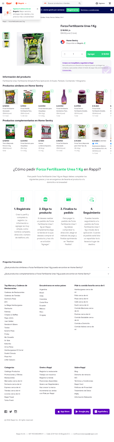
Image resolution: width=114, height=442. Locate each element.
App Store (65, 411)
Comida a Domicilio (82, 323)
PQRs (76, 394)
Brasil (42, 293)
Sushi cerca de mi (81, 305)
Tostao (7, 328)
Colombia (43, 299)
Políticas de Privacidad (83, 387)
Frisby (6, 334)
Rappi (4, 21)
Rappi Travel (9, 397)
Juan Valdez (8, 321)
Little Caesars (9, 360)
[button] (21, 3)
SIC (75, 378)
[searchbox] (62, 3)
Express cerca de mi (12, 387)
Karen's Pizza (9, 331)
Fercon (52, 17)
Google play (84, 411)
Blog (76, 371)
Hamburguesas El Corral (13, 350)
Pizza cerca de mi (81, 299)
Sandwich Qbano (11, 324)
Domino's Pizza (10, 299)
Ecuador (43, 306)
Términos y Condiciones (83, 381)
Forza (47, 17)
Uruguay (43, 315)
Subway (7, 312)
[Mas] (82, 54)
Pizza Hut (7, 357)
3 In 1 (61, 17)
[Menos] (64, 54)
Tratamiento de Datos (82, 391)
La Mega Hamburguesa (13, 305)
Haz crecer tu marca (47, 387)
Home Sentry (72, 40)
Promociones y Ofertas (13, 375)
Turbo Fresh (9, 400)
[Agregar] (16, 91)
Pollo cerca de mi (81, 295)
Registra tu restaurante (48, 371)
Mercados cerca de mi (13, 381)
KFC (6, 302)
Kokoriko (7, 344)
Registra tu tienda (46, 378)
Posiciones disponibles (48, 381)
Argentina (43, 289)
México (42, 309)
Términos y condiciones (90, 10)
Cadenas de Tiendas (12, 296)
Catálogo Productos (12, 371)
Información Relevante (83, 397)
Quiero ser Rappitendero (49, 384)
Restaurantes (9, 378)
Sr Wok (7, 341)
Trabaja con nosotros (48, 375)
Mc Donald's (9, 337)
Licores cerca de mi (12, 394)
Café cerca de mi (81, 302)
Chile (41, 296)
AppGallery (103, 411)
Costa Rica (44, 302)
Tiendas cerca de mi (12, 391)
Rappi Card (78, 384)
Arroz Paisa (8, 347)
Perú (41, 312)
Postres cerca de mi (82, 314)
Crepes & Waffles (11, 315)
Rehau (57, 17)
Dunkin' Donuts (10, 353)
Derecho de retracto (82, 375)
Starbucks (8, 308)
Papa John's (8, 318)
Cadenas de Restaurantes (14, 292)
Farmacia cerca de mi (12, 384)
